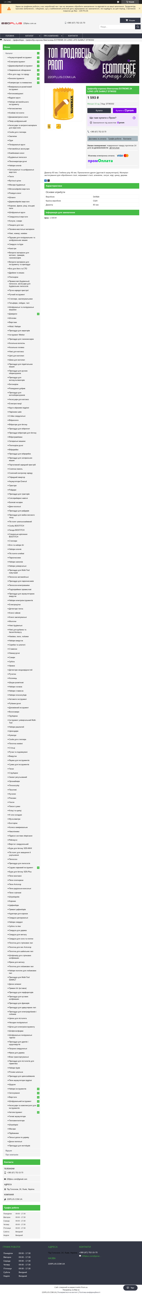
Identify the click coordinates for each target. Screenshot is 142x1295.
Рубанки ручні (15, 703)
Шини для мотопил (17, 360)
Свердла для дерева (18, 930)
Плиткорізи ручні (16, 445)
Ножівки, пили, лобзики (19, 636)
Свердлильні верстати (18, 217)
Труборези (13, 716)
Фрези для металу (17, 962)
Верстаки (13, 322)
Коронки (12, 901)
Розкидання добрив (17, 388)
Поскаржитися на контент (67, 1292)
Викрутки (13, 756)
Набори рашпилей (16, 727)
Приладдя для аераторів (19, 331)
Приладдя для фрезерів (19, 1003)
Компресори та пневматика (20, 83)
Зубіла (12, 662)
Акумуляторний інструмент (20, 57)
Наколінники (14, 831)
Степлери (13, 541)
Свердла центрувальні (18, 918)
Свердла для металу (18, 935)
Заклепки (13, 136)
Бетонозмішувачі (16, 94)
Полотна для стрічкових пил (21, 943)
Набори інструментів (17, 1089)
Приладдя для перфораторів (21, 992)
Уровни (12, 666)
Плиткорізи (13, 277)
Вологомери (14, 712)
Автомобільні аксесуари (19, 149)
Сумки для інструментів (19, 764)
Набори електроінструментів (21, 600)
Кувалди (12, 735)
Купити (99, 110)
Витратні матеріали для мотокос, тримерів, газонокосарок (19, 255)
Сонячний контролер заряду (21, 473)
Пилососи (13, 859)
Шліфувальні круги (17, 212)
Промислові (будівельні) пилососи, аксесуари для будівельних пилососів (19, 283)
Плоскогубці (14, 785)
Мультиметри (14, 819)
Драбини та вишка (16, 273)
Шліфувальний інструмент (20, 1101)
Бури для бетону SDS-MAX (20, 848)
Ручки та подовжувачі (18, 752)
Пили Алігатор (15, 884)
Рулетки (12, 674)
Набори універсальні (17, 566)
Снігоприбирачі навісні (18, 498)
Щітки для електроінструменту (22, 1027)
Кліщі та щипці (15, 811)
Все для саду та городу (19, 74)
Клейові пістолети (16, 113)
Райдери (12, 490)
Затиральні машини (17, 441)
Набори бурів (14, 1068)
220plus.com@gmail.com (17, 1179)
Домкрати (13, 314)
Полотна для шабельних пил (21, 951)
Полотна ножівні (16, 744)
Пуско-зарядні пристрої (19, 290)
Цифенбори (18, 40)
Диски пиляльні (15, 1141)
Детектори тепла (16, 609)
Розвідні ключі (15, 193)
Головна (10, 36)
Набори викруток (16, 641)
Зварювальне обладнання (20, 70)
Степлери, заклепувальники (21, 299)
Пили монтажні (15, 876)
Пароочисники (15, 558)
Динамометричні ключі (18, 117)
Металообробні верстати (19, 189)
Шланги (12, 197)
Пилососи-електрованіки (19, 585)
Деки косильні (15, 506)
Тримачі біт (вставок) (17, 988)
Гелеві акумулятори (17, 1116)
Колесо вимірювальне (18, 827)
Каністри (12, 248)
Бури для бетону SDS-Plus (20, 872)
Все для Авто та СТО (18, 269)
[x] (48, 181)
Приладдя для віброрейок (20, 454)
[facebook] (45, 181)
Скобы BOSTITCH (16, 526)
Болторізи (13, 823)
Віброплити (13, 420)
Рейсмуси (13, 840)
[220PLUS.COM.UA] (11, 23)
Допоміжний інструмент (19, 708)
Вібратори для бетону (18, 424)
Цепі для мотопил (16, 356)
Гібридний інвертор (17, 477)
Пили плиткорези (16, 880)
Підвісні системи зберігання (20, 836)
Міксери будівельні (17, 185)
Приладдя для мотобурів (19, 1146)
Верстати (13, 1097)
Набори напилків (16, 562)
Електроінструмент (17, 62)
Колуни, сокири (15, 221)
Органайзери (14, 781)
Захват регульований (18, 777)
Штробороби (14, 897)
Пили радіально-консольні (20, 888)
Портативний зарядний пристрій (22, 465)
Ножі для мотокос (16, 352)
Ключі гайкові (14, 613)
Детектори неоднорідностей (20, 670)
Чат (132, 1288)
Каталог (29, 36)
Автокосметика (15, 109)
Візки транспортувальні (19, 1057)
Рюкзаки (12, 798)
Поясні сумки (14, 806)
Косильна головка (16, 347)
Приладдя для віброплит (19, 429)
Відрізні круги (14, 98)
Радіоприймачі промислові (20, 589)
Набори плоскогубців (17, 695)
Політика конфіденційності (89, 1292)
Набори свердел (16, 922)
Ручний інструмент (17, 295)
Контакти (73, 36)
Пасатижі (13, 790)
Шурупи (12, 1084)
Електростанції (15, 404)
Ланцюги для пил (16, 225)
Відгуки (9, 1150)
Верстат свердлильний (18, 844)
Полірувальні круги (17, 145)
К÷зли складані (15, 815)
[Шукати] (138, 26)
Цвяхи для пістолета (18, 1018)
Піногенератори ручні (18, 161)
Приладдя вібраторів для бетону (22, 433)
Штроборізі (13, 1125)
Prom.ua (84, 1287)
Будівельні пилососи (18, 157)
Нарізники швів (15, 412)
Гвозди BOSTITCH (16, 530)
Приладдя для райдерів (19, 511)
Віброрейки (13, 450)
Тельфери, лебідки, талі (19, 303)
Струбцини (13, 773)
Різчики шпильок (16, 1072)
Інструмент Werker (17, 335)
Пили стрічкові (15, 893)
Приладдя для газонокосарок (21, 339)
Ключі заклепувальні (18, 617)
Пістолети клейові (16, 553)
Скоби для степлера (17, 132)
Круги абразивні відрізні (19, 408)
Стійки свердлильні (17, 416)
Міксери (12, 1129)
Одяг (11, 140)
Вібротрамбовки (15, 437)
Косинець (13, 678)
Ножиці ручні (14, 653)
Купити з (120, 110)
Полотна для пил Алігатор (20, 947)
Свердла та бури (16, 244)
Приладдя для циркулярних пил (22, 1007)
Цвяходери (13, 731)
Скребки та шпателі (17, 645)
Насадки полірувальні (18, 1022)
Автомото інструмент (18, 699)
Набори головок (15, 687)
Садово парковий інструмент (21, 868)
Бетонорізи (13, 384)
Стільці (12, 748)
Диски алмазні (15, 984)
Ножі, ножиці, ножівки (18, 233)
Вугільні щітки (15, 181)
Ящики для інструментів (19, 760)
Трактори (13, 486)
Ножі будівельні (15, 625)
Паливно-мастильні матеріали (21, 229)
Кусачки (12, 794)
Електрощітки (15, 605)
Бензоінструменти (16, 78)
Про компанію (51, 36)
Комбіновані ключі (16, 153)
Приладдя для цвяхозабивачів (22, 1076)
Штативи (12, 318)
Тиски (11, 769)
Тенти (11, 176)
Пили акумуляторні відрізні (20, 1080)
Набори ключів (15, 166)
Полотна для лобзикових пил (21, 966)
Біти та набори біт (16, 545)
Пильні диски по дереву (19, 1137)
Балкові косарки (16, 502)
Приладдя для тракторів (19, 494)
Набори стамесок (16, 691)
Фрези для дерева (16, 1053)
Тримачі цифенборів (17, 909)
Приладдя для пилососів (19, 863)
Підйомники (14, 1133)
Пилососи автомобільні (19, 577)
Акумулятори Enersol (18, 481)
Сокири (12, 657)
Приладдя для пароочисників (21, 581)
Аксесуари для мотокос (19, 399)
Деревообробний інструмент (21, 66)
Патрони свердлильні (18, 1049)
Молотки (12, 621)
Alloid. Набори (15, 326)
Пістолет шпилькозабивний (20, 522)
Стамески (13, 649)
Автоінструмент (15, 1112)
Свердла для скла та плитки (21, 939)
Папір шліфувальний (17, 121)
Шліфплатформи (16, 1031)
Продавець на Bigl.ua (71, 1290)
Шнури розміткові (16, 682)
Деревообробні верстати (19, 202)
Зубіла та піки (15, 926)
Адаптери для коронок (18, 914)
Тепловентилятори (17, 1121)
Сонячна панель (16, 469)
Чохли (11, 802)
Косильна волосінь (17, 343)
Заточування (14, 1093)
